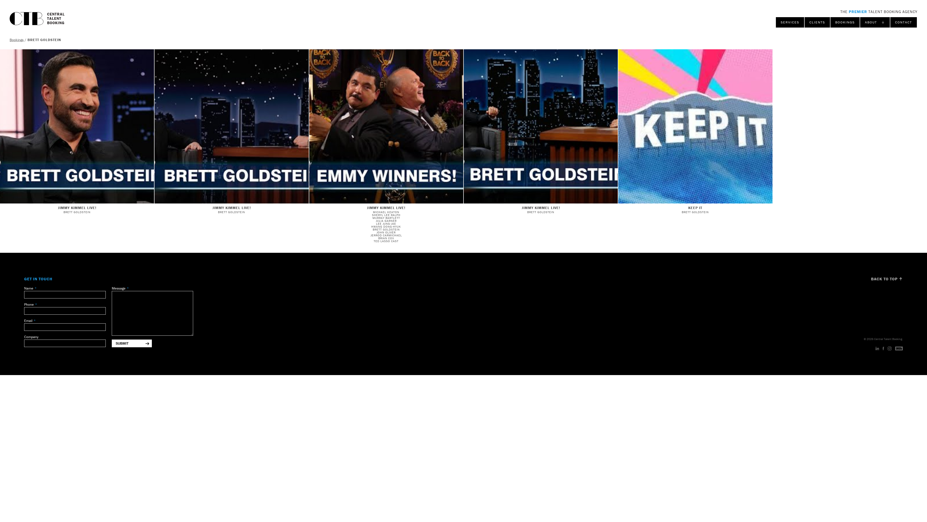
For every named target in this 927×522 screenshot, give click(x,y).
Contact (903, 22)
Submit (122, 343)
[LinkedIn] (877, 349)
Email (28, 320)
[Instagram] (890, 349)
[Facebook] (883, 349)
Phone (29, 304)
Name (28, 288)
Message (119, 288)
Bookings (845, 22)
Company (31, 336)
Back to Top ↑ (887, 279)
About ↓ (875, 22)
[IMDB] (899, 349)
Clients (817, 22)
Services (790, 22)
